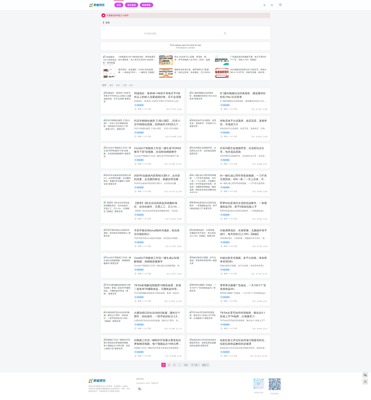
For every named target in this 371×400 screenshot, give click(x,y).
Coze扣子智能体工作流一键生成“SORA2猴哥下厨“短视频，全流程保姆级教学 (157, 149)
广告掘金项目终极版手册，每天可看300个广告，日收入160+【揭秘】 (248, 58)
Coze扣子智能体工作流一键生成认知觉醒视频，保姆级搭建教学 (156, 259)
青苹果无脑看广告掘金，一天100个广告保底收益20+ (243, 287)
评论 (131, 85)
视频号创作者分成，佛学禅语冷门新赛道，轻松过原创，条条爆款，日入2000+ (192, 71)
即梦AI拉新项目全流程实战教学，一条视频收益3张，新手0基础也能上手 (243, 204)
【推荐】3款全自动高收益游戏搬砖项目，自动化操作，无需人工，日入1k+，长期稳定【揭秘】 (157, 206)
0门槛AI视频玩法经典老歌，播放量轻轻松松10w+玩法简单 (243, 95)
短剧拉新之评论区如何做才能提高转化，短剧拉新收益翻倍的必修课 (243, 341)
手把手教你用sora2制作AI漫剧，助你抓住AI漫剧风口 (157, 232)
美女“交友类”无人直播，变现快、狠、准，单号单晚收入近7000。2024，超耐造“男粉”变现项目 (193, 59)
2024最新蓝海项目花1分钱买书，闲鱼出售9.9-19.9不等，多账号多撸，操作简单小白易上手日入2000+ (248, 72)
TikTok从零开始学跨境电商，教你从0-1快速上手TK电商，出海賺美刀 (242, 314)
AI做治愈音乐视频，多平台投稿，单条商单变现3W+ (243, 259)
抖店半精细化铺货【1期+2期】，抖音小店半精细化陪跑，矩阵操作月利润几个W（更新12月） (157, 124)
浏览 (118, 85)
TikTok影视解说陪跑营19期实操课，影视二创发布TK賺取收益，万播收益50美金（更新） (157, 288)
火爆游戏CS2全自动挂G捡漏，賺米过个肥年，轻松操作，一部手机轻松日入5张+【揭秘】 (157, 316)
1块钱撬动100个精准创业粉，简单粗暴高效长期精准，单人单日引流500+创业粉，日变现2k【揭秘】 (136, 59)
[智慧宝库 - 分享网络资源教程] (97, 380)
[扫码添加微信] (365, 375)
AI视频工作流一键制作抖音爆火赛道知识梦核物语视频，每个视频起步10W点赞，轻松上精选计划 (157, 343)
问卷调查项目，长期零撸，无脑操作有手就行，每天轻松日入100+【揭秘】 (243, 232)
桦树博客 (140, 379)
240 (186, 364)
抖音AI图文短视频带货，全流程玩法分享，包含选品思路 (242, 149)
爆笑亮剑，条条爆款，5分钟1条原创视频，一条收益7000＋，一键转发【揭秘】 (136, 71)
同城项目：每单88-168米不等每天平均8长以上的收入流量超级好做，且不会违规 (157, 95)
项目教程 (140, 105)
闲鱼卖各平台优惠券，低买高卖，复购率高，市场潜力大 (243, 122)
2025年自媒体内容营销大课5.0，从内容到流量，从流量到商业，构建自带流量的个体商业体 (157, 178)
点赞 (124, 85)
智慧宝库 (154, 383)
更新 (111, 85)
